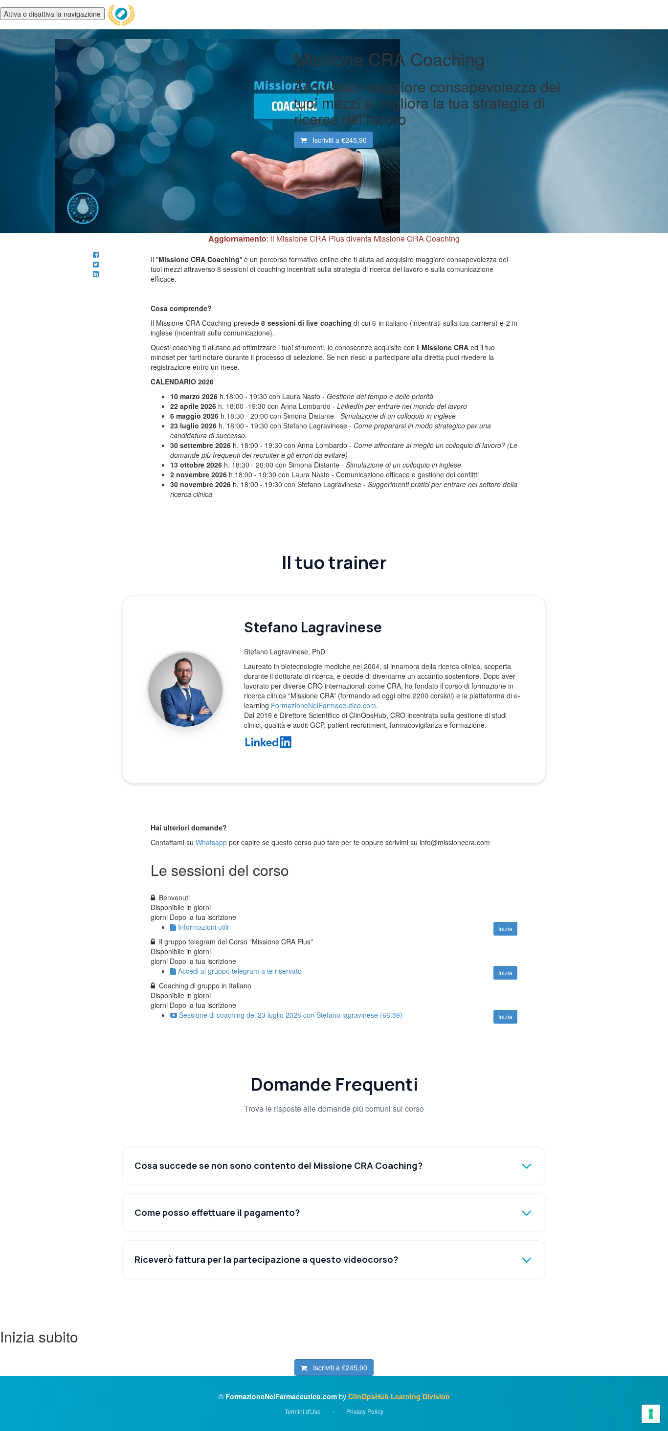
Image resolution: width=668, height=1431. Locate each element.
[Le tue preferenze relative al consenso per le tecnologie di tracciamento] (651, 1414)
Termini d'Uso (303, 1411)
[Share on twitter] (96, 264)
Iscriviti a (337, 140)
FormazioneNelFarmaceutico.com (323, 705)
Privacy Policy (364, 1411)
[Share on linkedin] (96, 274)
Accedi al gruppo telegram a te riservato (240, 971)
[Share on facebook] (96, 254)
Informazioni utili (203, 927)
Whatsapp (211, 842)
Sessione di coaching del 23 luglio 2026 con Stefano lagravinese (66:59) (290, 1015)
